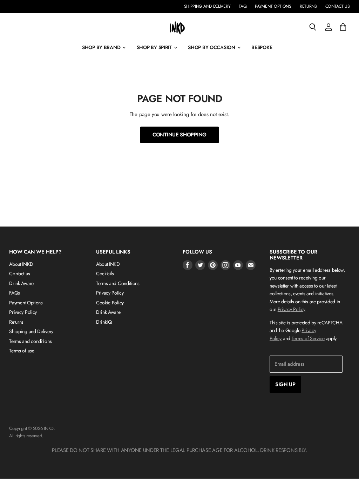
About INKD (21, 264)
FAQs (14, 292)
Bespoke (261, 47)
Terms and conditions (30, 341)
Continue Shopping (179, 135)
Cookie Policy (110, 302)
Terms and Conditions (118, 283)
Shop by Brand (102, 47)
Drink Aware (21, 283)
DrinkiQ (104, 321)
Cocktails (105, 273)
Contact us (19, 273)
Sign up (285, 384)
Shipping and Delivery (207, 6)
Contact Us (337, 6)
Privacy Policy (23, 312)
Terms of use (21, 350)
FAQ (242, 6)
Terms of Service (308, 338)
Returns (308, 6)
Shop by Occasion (212, 47)
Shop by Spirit (155, 47)
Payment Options (273, 6)
